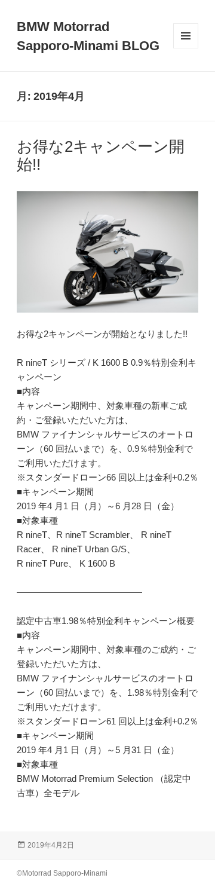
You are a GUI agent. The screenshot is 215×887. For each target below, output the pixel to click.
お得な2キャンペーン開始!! (101, 155)
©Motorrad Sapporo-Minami (62, 873)
